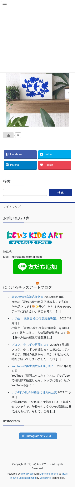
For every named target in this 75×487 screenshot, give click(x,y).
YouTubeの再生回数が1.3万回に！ (33, 366)
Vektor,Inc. (45, 477)
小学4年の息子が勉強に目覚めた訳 (34, 392)
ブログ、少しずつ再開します (30, 344)
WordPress (27, 473)
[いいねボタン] (8, 135)
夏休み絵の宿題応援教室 (27, 296)
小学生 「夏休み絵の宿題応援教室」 (35, 318)
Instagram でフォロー (40, 435)
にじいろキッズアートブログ (27, 287)
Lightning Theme (49, 473)
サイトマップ (12, 206)
